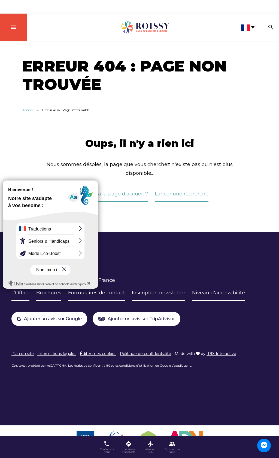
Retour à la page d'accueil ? (114, 194)
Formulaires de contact (96, 293)
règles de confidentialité (92, 365)
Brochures (48, 293)
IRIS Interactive (221, 353)
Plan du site (22, 353)
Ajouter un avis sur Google (53, 318)
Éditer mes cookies (98, 353)
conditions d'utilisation (136, 365)
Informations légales (56, 353)
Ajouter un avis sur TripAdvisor (141, 318)
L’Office (20, 293)
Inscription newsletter (158, 293)
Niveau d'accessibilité (218, 293)
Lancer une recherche (181, 194)
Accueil (28, 110)
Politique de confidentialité (145, 353)
